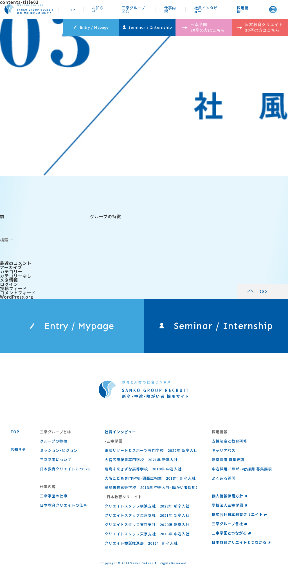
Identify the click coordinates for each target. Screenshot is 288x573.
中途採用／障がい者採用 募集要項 (242, 469)
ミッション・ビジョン (59, 450)
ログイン (9, 284)
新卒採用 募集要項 (228, 459)
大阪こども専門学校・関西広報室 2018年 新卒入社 (150, 478)
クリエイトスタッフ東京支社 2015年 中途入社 (147, 533)
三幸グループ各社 (227, 523)
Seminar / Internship (150, 27)
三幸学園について (55, 459)
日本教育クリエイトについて (65, 469)
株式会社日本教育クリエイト (237, 514)
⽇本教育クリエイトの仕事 (63, 505)
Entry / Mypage (94, 27)
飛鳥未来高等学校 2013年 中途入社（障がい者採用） (151, 487)
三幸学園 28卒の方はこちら (207, 27)
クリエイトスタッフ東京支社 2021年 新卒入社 (147, 515)
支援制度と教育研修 (229, 441)
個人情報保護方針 (227, 495)
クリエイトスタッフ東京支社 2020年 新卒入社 (147, 524)
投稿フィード (13, 288)
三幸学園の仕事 (54, 495)
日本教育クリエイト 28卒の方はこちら (264, 27)
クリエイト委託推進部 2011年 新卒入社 (141, 543)
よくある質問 (223, 478)
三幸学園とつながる (229, 533)
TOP (71, 9)
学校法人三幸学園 (227, 505)
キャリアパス (223, 450)
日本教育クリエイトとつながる (239, 542)
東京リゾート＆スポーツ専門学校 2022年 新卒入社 (151, 450)
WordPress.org (16, 297)
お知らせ (98, 9)
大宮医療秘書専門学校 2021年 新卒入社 (141, 459)
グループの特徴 (53, 441)
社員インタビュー (206, 9)
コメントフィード (18, 292)
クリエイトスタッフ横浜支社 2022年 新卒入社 (147, 506)
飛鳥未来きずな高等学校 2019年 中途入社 (143, 469)
